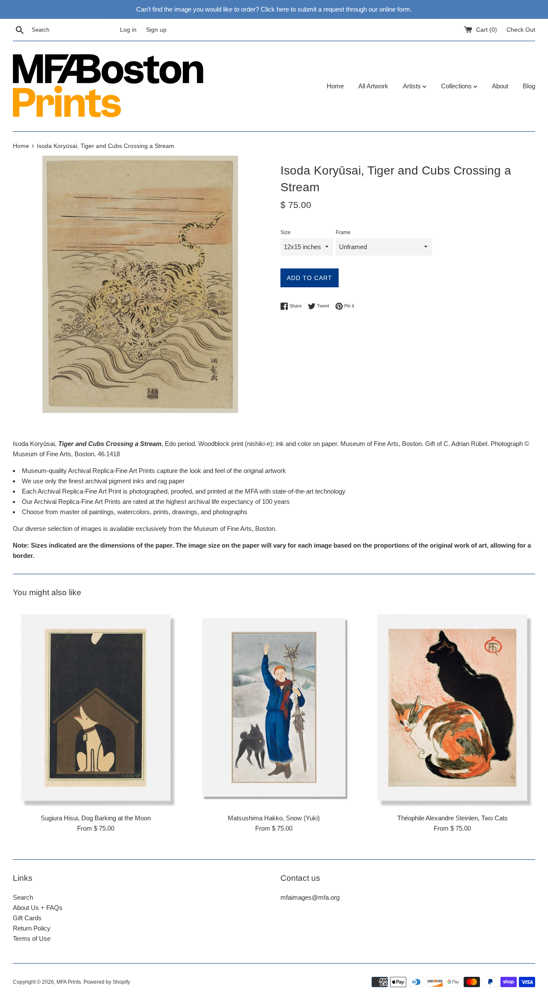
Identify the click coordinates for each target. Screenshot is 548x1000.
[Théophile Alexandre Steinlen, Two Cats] (452, 708)
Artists (413, 86)
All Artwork (373, 86)
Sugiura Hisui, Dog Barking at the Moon (96, 818)
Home (335, 86)
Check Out (520, 30)
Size (285, 232)
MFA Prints (69, 982)
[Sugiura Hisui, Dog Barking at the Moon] (96, 708)
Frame (343, 232)
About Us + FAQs (38, 907)
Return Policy (32, 928)
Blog (529, 86)
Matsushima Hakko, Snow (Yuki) (274, 818)
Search (23, 897)
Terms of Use (32, 938)
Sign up (156, 30)
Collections (457, 86)
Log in (128, 30)
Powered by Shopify (106, 982)
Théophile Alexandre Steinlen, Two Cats (452, 818)
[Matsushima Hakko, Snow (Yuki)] (274, 708)
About (500, 86)
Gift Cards (27, 918)
